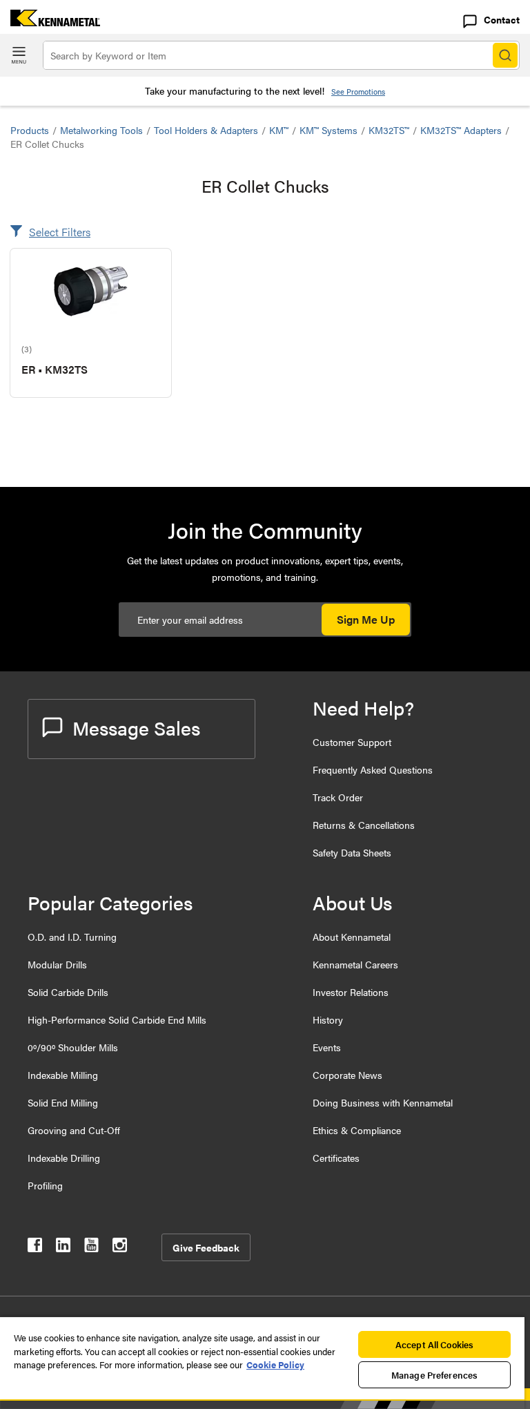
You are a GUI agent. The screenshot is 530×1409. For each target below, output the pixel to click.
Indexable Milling (63, 1075)
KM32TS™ (389, 130)
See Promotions (358, 91)
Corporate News (347, 1075)
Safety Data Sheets (352, 852)
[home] (50, 22)
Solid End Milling (63, 1102)
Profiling (45, 1185)
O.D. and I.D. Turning (72, 936)
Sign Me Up (366, 619)
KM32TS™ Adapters (461, 130)
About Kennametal (352, 936)
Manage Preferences (434, 1374)
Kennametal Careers (355, 964)
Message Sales (136, 727)
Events (327, 1047)
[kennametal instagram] (119, 1248)
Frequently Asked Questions (373, 769)
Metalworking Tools (101, 130)
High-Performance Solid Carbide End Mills (117, 1019)
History (328, 1019)
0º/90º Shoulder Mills (73, 1047)
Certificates (336, 1157)
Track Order (338, 797)
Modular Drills (57, 964)
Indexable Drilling (64, 1157)
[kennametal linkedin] (63, 1248)
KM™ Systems (328, 130)
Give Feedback (206, 1247)
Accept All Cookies (434, 1344)
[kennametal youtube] (91, 1248)
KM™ (278, 130)
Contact (502, 19)
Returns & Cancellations (364, 825)
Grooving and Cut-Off (74, 1130)
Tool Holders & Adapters (206, 130)
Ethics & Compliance (357, 1130)
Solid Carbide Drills (68, 992)
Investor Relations (351, 992)
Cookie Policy (275, 1364)
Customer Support (352, 742)
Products (29, 130)
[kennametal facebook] (35, 1248)
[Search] (505, 55)
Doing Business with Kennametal (383, 1102)
